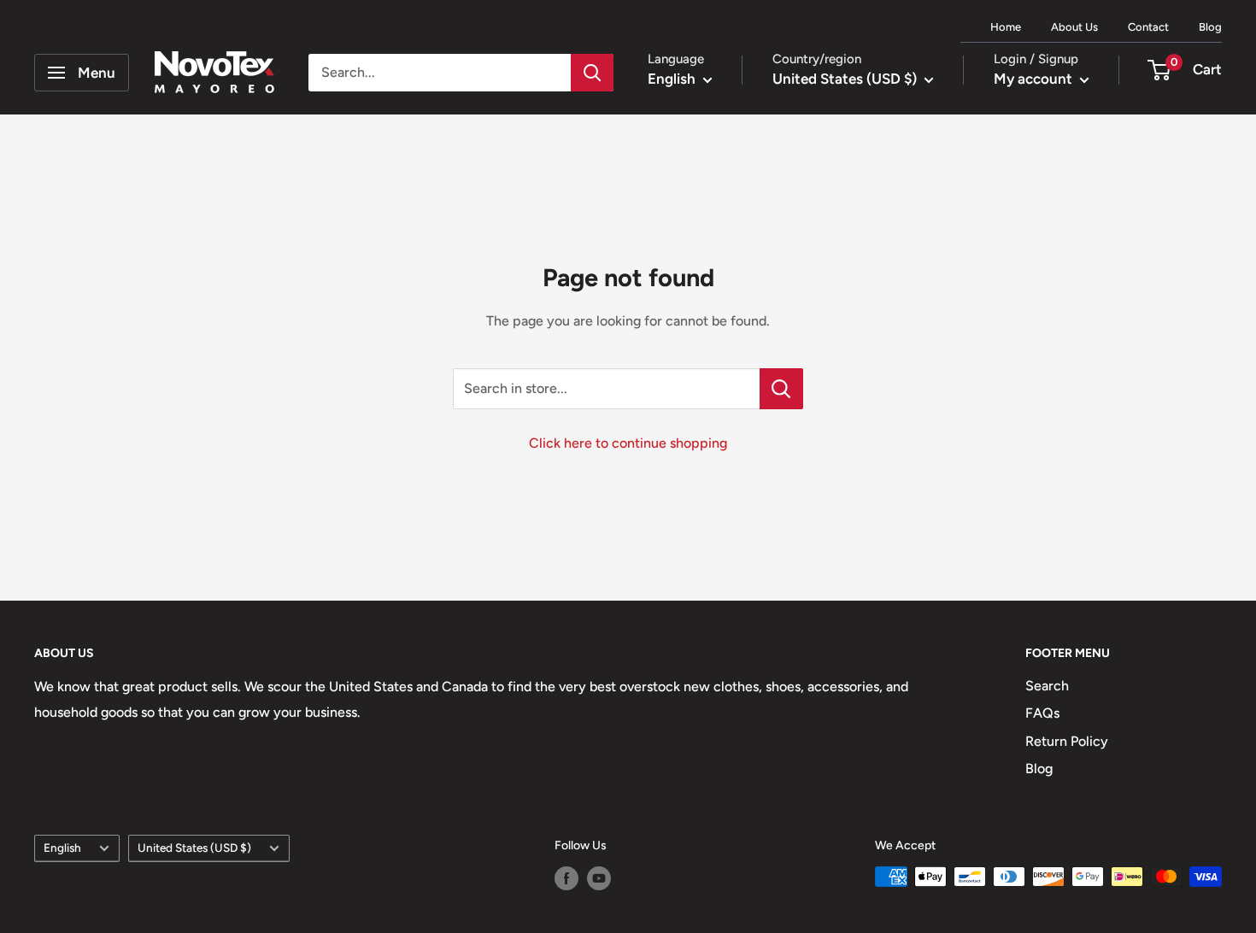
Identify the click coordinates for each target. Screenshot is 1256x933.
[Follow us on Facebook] (566, 878)
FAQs (1042, 713)
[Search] (592, 72)
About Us (1074, 27)
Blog (1210, 27)
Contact (1148, 27)
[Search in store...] (781, 388)
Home (1005, 27)
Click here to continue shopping (628, 443)
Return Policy (1066, 741)
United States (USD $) (194, 847)
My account (1035, 78)
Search (1047, 686)
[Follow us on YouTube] (599, 878)
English (62, 847)
